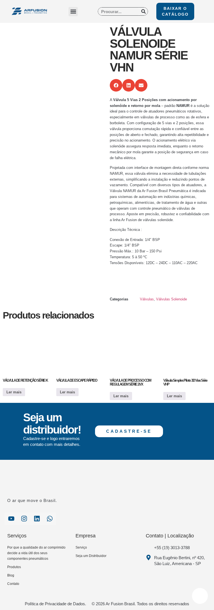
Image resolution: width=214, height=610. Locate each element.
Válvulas (147, 299)
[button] (73, 11)
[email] (36, 518)
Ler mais (13, 392)
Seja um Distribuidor (91, 556)
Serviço (81, 547)
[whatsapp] (49, 518)
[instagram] (24, 518)
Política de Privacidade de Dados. (55, 603)
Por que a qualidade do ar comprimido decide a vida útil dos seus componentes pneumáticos (36, 553)
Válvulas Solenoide (171, 299)
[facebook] (11, 518)
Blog (10, 575)
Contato (13, 584)
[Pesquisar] (143, 11)
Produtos (14, 567)
